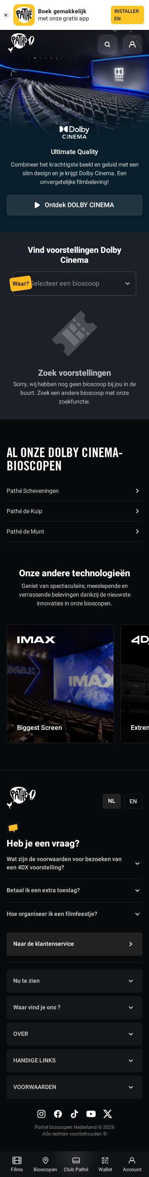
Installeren (126, 14)
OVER (20, 1034)
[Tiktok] (74, 1114)
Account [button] (132, 1169)
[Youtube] (91, 1114)
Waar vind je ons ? (36, 1007)
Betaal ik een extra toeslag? (43, 890)
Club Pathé (76, 1169)
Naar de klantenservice (43, 944)
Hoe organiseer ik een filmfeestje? (52, 914)
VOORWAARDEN (34, 1087)
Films (17, 1169)
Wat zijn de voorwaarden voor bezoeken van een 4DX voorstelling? (64, 863)
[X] (108, 1114)
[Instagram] (41, 1114)
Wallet (105, 1169)
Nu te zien (26, 980)
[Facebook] (58, 1114)
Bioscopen (45, 1169)
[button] (108, 44)
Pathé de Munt (25, 531)
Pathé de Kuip (24, 511)
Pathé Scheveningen (33, 491)
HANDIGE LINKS (34, 1060)
